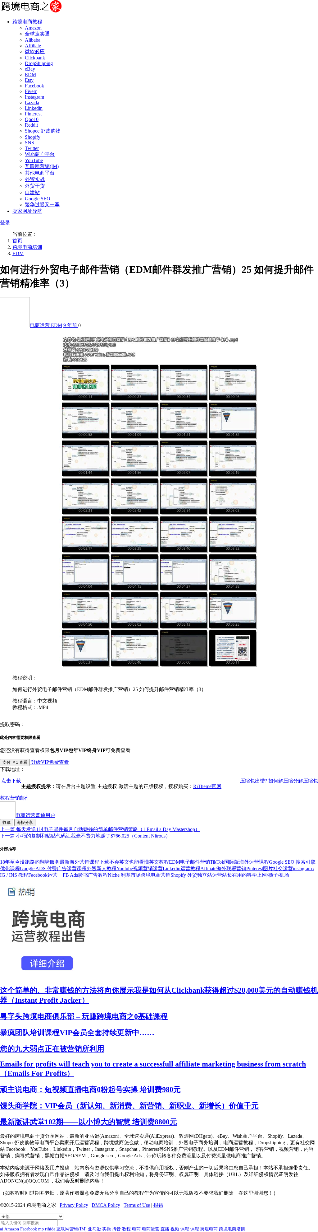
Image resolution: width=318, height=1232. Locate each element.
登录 (5, 222)
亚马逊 (94, 1229)
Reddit (31, 125)
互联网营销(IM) (42, 166)
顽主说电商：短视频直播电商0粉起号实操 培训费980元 (90, 1089)
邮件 (25, 797)
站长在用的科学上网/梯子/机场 (255, 875)
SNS (29, 142)
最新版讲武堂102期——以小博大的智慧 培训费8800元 (88, 1122)
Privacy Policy (74, 1205)
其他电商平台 (40, 172)
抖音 (116, 1229)
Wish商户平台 (40, 154)
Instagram (34, 97)
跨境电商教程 (27, 21)
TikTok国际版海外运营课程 (239, 862)
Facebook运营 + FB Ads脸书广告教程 (68, 875)
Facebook (34, 85)
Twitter (32, 148)
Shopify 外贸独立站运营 (196, 875)
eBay (30, 69)
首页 (17, 240)
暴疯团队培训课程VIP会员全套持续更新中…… (77, 1033)
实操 (106, 1229)
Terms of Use (137, 1205)
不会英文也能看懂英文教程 (139, 862)
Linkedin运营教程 (181, 868)
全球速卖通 (37, 33)
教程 (5, 797)
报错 (158, 1205)
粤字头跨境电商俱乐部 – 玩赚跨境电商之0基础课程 (84, 1016)
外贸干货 (35, 186)
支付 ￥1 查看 (14, 762)
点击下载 (11, 780)
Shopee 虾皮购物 (43, 130)
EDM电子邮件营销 (189, 862)
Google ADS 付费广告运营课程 (53, 868)
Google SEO (37, 198)
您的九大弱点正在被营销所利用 (52, 1049)
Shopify (32, 137)
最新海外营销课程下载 (84, 862)
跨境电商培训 (27, 247)
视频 (174, 1229)
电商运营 (40, 325)
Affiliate (33, 45)
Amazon (33, 27)
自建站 (32, 192)
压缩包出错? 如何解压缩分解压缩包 (279, 780)
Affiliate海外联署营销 (223, 868)
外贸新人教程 (101, 868)
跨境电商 (209, 1229)
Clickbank (35, 57)
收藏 (6, 822)
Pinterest (33, 113)
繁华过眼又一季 (42, 204)
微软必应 (35, 51)
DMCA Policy (106, 1205)
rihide (50, 1229)
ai (1, 1229)
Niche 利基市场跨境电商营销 (139, 875)
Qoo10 (32, 119)
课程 (184, 1229)
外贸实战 (35, 179)
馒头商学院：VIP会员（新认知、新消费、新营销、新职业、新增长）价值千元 (129, 1106)
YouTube (34, 160)
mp (41, 1229)
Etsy (29, 80)
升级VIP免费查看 (49, 762)
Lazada (32, 102)
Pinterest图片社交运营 (269, 868)
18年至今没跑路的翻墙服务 (30, 862)
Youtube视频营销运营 (139, 868)
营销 (15, 797)
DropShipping (39, 63)
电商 (136, 1229)
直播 (165, 1229)
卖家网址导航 (27, 211)
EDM (30, 74)
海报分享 (25, 822)
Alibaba (32, 40)
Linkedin (34, 108)
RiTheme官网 (207, 786)
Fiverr (31, 91)
